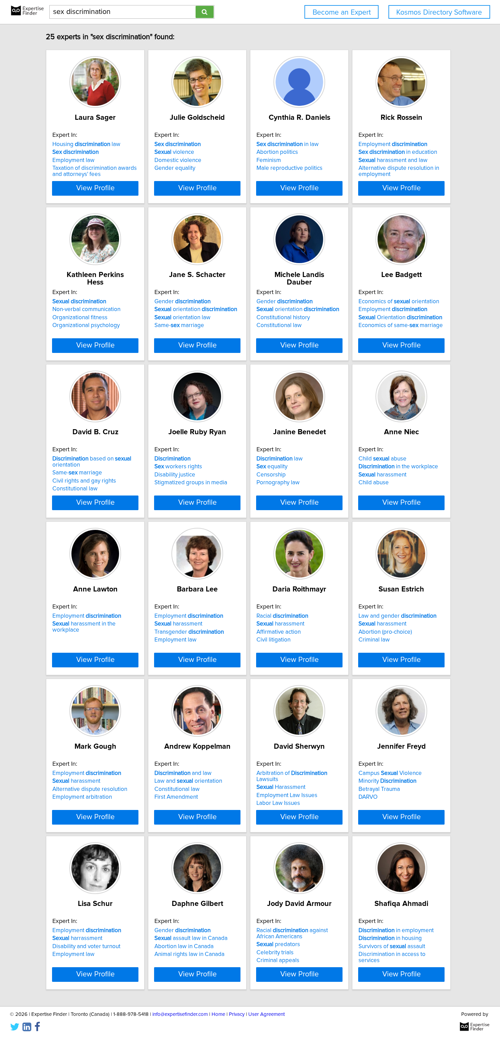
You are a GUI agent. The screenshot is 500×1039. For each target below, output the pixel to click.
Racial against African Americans (292, 933)
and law (183, 773)
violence (174, 152)
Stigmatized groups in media (190, 483)
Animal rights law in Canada (189, 954)
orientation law (182, 317)
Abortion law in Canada (184, 946)
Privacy (237, 1014)
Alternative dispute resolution (89, 789)
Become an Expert (342, 12)
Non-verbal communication (86, 309)
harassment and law (393, 160)
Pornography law (278, 483)
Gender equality (174, 168)
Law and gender (397, 616)
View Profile (95, 188)
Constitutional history (283, 317)
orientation (195, 309)
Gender (182, 301)
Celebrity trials (275, 952)
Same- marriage (179, 325)
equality (271, 467)
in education (398, 152)
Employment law (73, 160)
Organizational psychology (86, 325)
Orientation (400, 317)
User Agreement (266, 1014)
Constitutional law (279, 325)
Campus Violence (390, 773)
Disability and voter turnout (86, 946)
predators (278, 944)
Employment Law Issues (286, 795)
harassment (382, 475)
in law (287, 144)
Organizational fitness (79, 317)
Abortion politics (277, 152)
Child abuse (382, 459)
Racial (282, 616)
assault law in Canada (191, 938)
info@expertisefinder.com (180, 1014)
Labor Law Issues (278, 803)
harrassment (77, 938)
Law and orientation (188, 781)
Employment (393, 144)
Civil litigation (273, 640)
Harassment (280, 787)
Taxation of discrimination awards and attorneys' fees (94, 171)
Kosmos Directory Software (439, 12)
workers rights (178, 467)
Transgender (189, 632)
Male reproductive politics (289, 168)
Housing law (86, 144)
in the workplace (398, 467)
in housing (390, 938)
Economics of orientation (399, 301)
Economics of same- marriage (401, 325)
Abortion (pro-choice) (385, 632)
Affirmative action (278, 632)
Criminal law (374, 640)
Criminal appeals (277, 960)
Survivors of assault (392, 946)
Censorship (271, 475)
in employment (396, 930)
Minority (387, 781)
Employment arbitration (82, 797)
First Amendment (176, 797)
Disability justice (174, 475)
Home (218, 1014)
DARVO (368, 797)
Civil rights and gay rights (84, 481)
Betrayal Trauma (379, 789)
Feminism (268, 160)
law (279, 459)
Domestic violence (177, 160)
